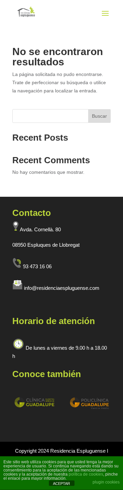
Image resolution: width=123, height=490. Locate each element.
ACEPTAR (61, 483)
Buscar (99, 116)
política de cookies (86, 474)
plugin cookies (106, 482)
